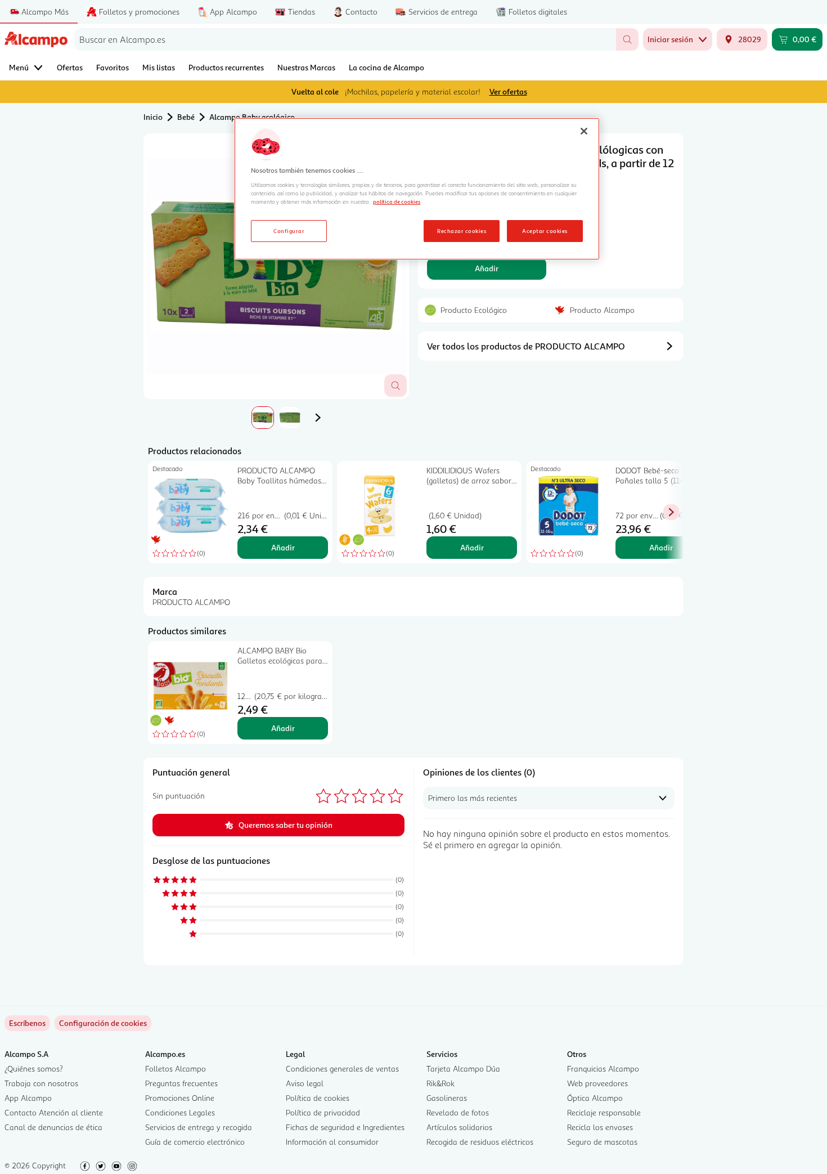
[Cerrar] (584, 131)
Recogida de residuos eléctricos (479, 1141)
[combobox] (345, 39)
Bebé (186, 117)
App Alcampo (28, 1098)
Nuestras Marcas (306, 67)
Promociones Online (179, 1098)
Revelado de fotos (457, 1112)
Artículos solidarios (459, 1127)
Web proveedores (597, 1083)
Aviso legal (304, 1083)
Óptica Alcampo (595, 1098)
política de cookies (396, 201)
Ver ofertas (508, 91)
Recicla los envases (600, 1127)
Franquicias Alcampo (603, 1068)
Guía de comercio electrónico (195, 1141)
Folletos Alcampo (175, 1068)
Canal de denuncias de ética (53, 1127)
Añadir (486, 268)
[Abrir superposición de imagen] (395, 385)
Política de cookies (317, 1098)
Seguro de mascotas (602, 1141)
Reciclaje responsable (604, 1112)
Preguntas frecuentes (181, 1083)
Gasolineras (446, 1098)
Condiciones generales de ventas (342, 1068)
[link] (103, 1023)
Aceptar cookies (544, 230)
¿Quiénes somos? (34, 1068)
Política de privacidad (323, 1112)
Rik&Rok (440, 1083)
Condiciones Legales (180, 1112)
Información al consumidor (332, 1141)
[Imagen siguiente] (318, 417)
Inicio (153, 117)
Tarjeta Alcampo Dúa (463, 1068)
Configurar (288, 230)
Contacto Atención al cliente (54, 1112)
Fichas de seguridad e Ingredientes (345, 1127)
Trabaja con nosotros (41, 1083)
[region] (417, 189)
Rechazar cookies (461, 230)
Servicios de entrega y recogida (198, 1127)
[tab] (276, 266)
